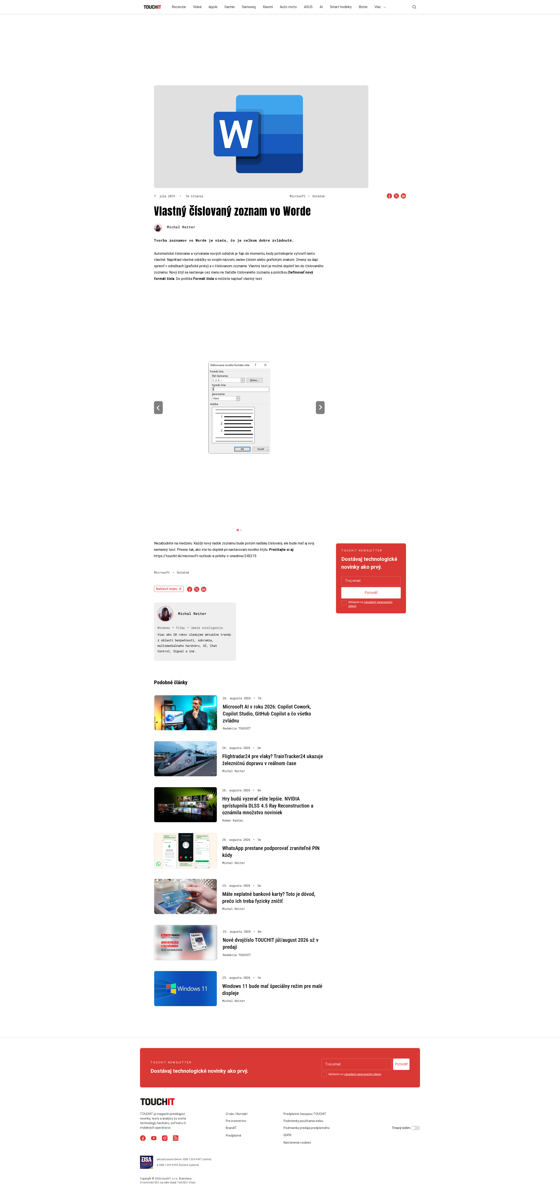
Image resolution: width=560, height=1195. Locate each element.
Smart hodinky (341, 7)
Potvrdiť (371, 593)
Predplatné (233, 1135)
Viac (378, 7)
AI (321, 7)
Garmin (229, 7)
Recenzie (179, 7)
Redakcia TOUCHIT (237, 728)
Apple (212, 7)
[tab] (237, 530)
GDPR (287, 1135)
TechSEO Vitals (186, 1182)
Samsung (249, 7)
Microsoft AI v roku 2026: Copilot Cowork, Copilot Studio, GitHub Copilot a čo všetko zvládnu (267, 714)
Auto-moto (288, 7)
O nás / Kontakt (237, 1114)
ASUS (308, 7)
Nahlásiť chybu (166, 589)
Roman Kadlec (232, 820)
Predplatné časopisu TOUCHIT (305, 1114)
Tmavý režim (401, 1128)
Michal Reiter (181, 227)
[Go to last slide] (158, 407)
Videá (197, 7)
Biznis (363, 7)
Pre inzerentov (236, 1121)
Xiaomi (268, 7)
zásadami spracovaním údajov (362, 1074)
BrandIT (231, 1128)
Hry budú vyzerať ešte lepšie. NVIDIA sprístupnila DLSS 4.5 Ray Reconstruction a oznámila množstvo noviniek (267, 806)
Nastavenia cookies (297, 1142)
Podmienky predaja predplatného (307, 1128)
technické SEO (151, 1182)
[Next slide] (320, 407)
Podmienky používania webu (303, 1121)
